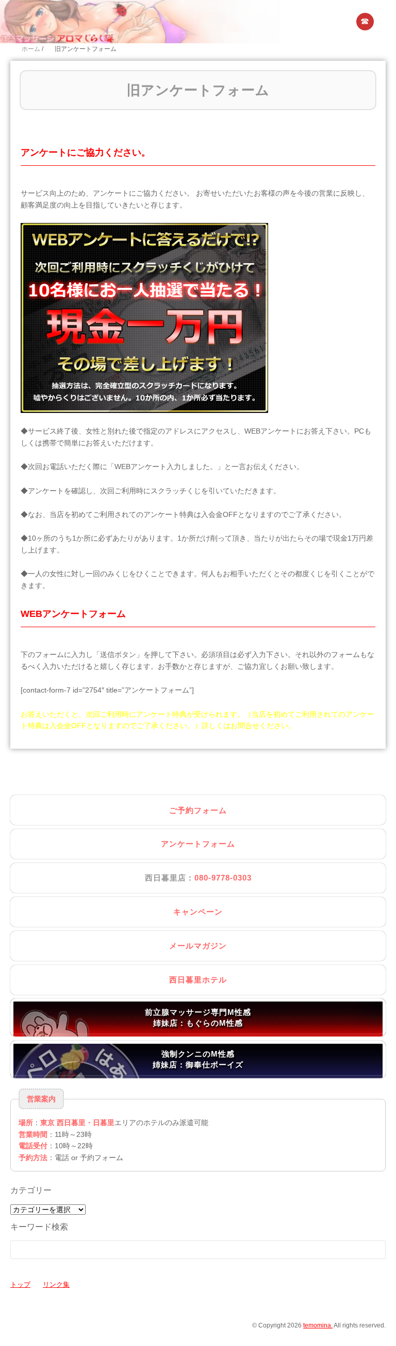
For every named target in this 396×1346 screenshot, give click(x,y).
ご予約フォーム (198, 810)
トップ (20, 1284)
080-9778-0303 (223, 877)
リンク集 (56, 1284)
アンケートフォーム (198, 843)
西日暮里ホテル (198, 979)
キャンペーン (198, 911)
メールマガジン (198, 945)
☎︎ (365, 21)
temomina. (318, 1325)
